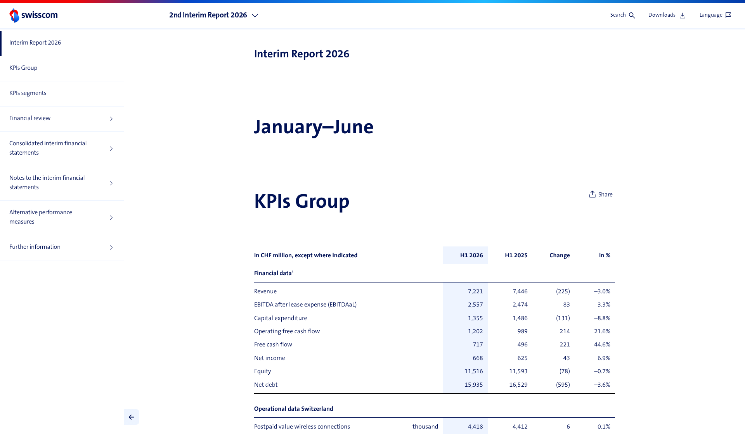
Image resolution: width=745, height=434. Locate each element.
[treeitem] (62, 43)
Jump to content (58, 4)
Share (605, 195)
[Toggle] (131, 417)
